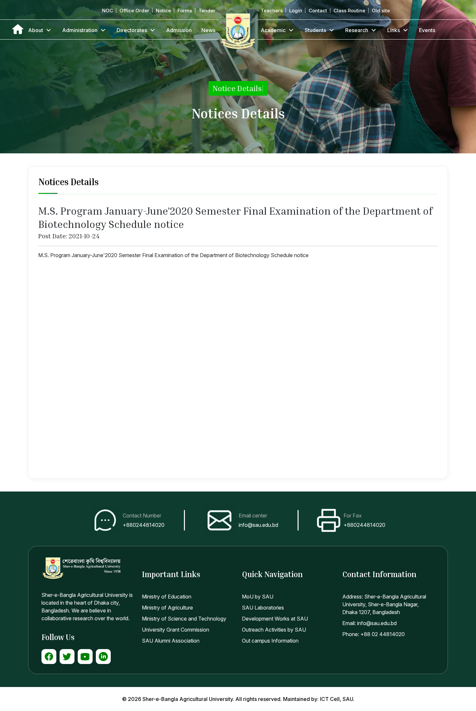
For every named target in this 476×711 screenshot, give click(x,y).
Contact (318, 10)
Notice (163, 10)
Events (427, 30)
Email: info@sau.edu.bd (369, 623)
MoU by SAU (257, 596)
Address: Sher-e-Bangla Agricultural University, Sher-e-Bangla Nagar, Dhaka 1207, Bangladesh (384, 604)
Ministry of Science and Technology (184, 618)
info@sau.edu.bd (258, 525)
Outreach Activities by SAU (274, 629)
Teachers (272, 10)
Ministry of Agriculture (167, 607)
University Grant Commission (175, 629)
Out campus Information (270, 640)
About (35, 30)
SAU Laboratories (263, 607)
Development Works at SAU (275, 618)
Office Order (134, 10)
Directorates (132, 30)
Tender (206, 10)
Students (315, 30)
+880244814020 (143, 525)
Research (356, 30)
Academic (273, 30)
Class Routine (349, 10)
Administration (79, 30)
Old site (381, 10)
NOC (107, 10)
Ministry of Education (166, 596)
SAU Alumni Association (170, 640)
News (208, 30)
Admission (179, 30)
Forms (184, 10)
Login (295, 10)
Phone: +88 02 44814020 (373, 634)
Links (393, 30)
